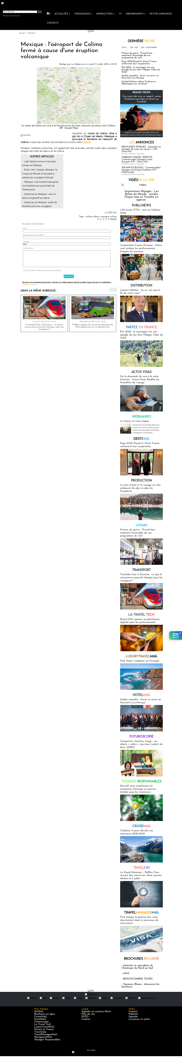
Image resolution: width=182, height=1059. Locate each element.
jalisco (96, 216)
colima (88, 216)
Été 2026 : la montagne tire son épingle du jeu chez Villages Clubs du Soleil (141, 69)
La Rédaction (78, 64)
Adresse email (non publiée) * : (34, 235)
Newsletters (105, 14)
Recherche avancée (11, 15)
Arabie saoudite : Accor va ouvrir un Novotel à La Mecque (140, 77)
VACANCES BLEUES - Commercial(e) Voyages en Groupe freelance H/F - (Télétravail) (141, 169)
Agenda (133, 1016)
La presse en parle (139, 1019)
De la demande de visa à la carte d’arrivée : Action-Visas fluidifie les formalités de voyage (139, 379)
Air (142, 525)
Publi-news (141, 205)
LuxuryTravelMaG (44, 1027)
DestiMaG (40, 1019)
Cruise (141, 826)
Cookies (85, 1019)
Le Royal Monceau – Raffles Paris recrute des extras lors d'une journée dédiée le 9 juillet (141, 875)
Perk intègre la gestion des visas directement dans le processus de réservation (139, 920)
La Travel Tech (42, 1024)
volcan (113, 216)
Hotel (141, 695)
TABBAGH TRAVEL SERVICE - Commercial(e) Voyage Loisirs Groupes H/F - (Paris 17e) (138, 159)
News (124, 47)
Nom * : (25, 229)
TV (120, 14)
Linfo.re (87, 142)
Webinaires (141, 416)
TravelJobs (40, 1032)
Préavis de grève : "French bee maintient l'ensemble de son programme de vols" (137, 55)
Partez (141, 327)
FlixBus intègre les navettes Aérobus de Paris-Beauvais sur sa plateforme (92, 326)
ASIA (126, 973)
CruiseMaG (40, 1016)
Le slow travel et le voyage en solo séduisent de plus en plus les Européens (140, 488)
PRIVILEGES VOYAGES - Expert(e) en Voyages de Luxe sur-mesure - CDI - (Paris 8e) (141, 149)
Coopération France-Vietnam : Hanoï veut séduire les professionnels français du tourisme (141, 248)
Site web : (26, 242)
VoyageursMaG (43, 1037)
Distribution (141, 285)
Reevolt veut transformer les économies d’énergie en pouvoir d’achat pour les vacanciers (138, 789)
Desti (141, 439)
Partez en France (44, 1029)
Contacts (53, 23)
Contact (133, 1011)
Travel (141, 868)
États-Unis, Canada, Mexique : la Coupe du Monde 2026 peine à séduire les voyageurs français (39, 173)
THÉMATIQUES (83, 14)
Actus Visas (142, 372)
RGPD (85, 1016)
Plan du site (88, 1014)
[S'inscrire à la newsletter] (175, 635)
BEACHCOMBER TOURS (138, 979)
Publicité (133, 1014)
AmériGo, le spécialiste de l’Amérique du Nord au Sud (137, 966)
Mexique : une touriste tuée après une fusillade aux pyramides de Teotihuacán (40, 186)
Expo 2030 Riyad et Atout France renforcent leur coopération (139, 62)
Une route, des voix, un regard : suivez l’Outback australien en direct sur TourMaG (141, 99)
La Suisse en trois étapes (134, 421)
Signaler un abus (29, 284)
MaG (141, 656)
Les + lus (134, 47)
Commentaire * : (29, 248)
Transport (31, 33)
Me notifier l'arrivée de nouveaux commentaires (43, 270)
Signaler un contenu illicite (96, 1011)
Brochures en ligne (44, 1014)
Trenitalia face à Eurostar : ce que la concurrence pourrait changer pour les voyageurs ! (44, 327)
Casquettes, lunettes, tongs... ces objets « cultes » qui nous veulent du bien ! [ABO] (141, 744)
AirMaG (38, 1011)
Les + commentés (149, 47)
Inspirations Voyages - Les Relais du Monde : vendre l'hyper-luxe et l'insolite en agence (142, 195)
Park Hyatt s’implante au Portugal (139, 661)
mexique (105, 216)
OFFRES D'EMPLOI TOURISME (133, 154)
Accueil (21, 33)
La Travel (141, 614)
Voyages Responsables (47, 1039)
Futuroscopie (142, 736)
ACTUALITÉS (62, 14)
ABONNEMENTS (136, 14)
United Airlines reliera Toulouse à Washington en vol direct (139, 82)
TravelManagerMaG (45, 1034)
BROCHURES (141, 958)
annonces (141, 142)
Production (141, 480)
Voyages (142, 781)
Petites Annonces (161, 14)
